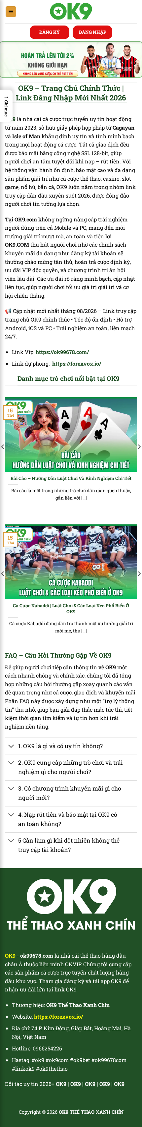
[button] (6, 106)
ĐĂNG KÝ (49, 32)
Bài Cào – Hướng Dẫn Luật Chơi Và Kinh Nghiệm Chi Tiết (71, 478)
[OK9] (71, 11)
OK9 (75, 1083)
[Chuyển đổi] (11, 747)
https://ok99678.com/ (62, 351)
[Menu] (11, 11)
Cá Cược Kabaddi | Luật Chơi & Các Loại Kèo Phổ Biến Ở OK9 (71, 609)
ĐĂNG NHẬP (92, 32)
